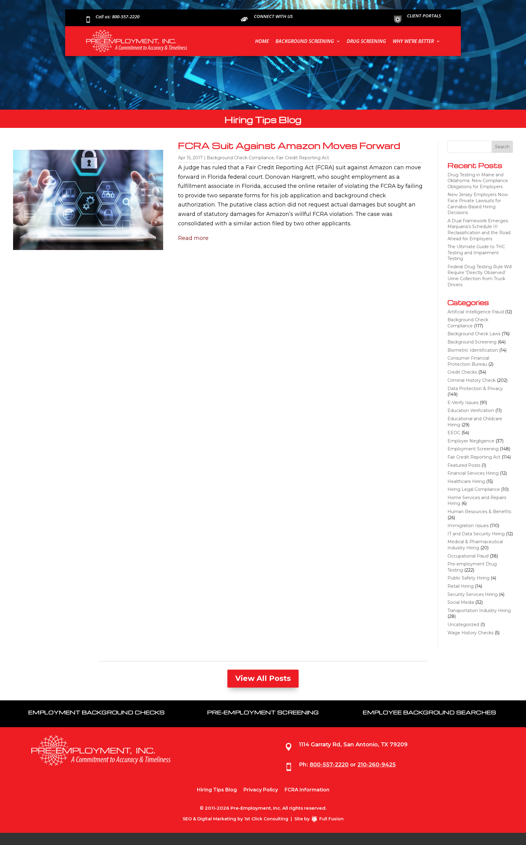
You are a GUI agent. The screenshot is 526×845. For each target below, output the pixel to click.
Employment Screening (473, 449)
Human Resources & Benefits (479, 511)
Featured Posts (463, 465)
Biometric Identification (472, 350)
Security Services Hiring (472, 594)
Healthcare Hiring (466, 481)
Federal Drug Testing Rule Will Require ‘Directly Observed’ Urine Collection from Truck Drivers (479, 275)
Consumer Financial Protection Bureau (468, 361)
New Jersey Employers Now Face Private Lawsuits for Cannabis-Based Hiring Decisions (477, 203)
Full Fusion (331, 819)
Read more (193, 238)
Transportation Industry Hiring (479, 610)
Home (262, 41)
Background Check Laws (473, 333)
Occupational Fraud (468, 556)
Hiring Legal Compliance (473, 489)
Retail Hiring (460, 586)
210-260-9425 (376, 764)
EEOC (453, 432)
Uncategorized (463, 624)
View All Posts (263, 678)
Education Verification (470, 410)
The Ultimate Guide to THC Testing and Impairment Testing (476, 252)
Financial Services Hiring (473, 473)
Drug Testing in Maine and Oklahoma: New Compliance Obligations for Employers (477, 180)
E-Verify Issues (463, 402)
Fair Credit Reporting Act (302, 157)
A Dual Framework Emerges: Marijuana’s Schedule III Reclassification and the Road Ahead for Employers (478, 229)
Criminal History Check (471, 380)
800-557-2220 (329, 764)
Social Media (460, 602)
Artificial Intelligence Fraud (475, 312)
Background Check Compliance (240, 157)
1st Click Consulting (266, 819)
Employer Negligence (470, 441)
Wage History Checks (470, 633)
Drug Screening (366, 41)
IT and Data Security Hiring (476, 534)
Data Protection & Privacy (475, 388)
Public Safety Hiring (468, 578)
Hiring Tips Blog (217, 790)
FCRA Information (307, 790)
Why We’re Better (413, 41)
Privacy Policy (261, 790)
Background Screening (304, 41)
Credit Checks (462, 372)
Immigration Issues (468, 525)
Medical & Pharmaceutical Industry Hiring (475, 545)
